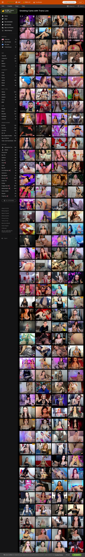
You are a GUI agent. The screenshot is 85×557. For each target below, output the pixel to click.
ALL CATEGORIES (10, 200)
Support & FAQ (5, 208)
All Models (4, 228)
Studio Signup (5, 225)
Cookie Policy (59, 555)
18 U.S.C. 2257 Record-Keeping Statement (7, 231)
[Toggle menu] (2, 2)
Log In (80, 2)
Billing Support (5, 210)
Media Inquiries (5, 215)
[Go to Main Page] (13, 2)
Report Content (5, 213)
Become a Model (6, 223)
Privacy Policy (5, 218)
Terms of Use (5, 220)
